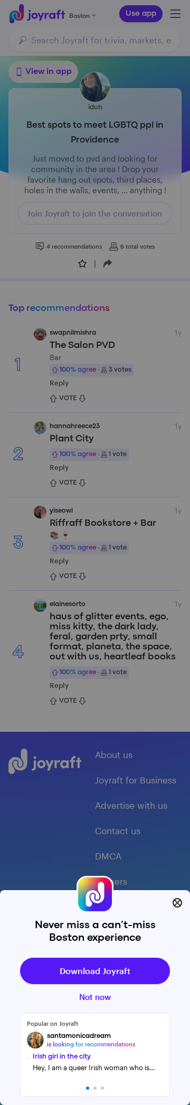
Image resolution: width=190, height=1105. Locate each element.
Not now (95, 997)
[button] (87, 1088)
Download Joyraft (95, 971)
